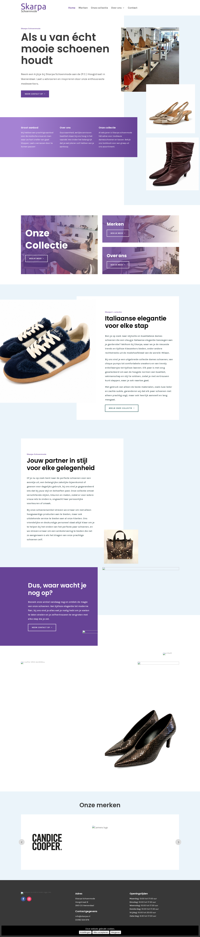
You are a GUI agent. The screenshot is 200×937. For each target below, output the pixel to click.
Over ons (116, 7)
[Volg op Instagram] (29, 899)
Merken (83, 7)
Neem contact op (34, 94)
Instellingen (85, 932)
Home (71, 7)
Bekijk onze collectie (120, 408)
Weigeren (115, 932)
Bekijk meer (35, 258)
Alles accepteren (100, 932)
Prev (22, 842)
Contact (132, 7)
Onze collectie (99, 7)
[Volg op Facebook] (23, 899)
